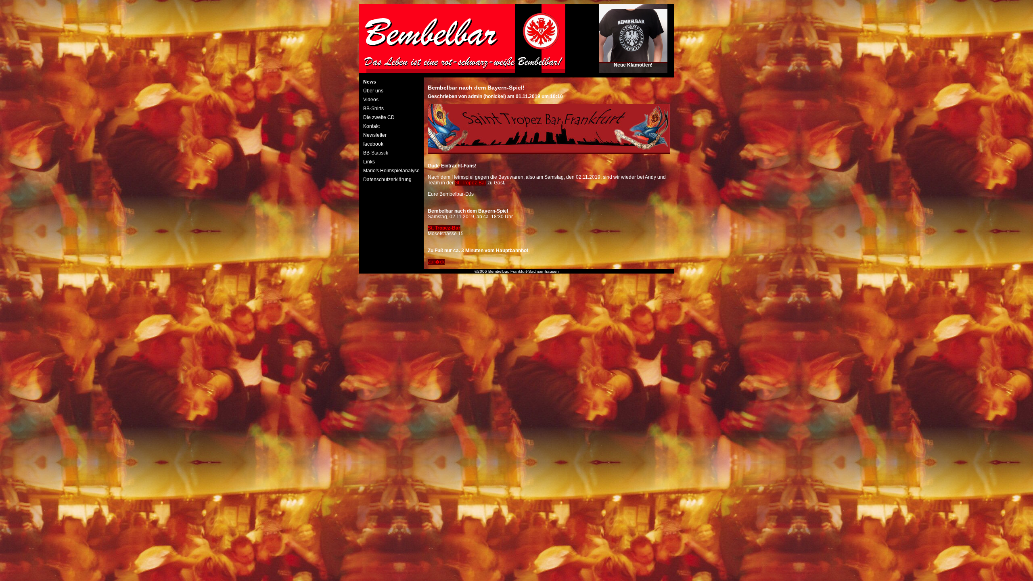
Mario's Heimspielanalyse (391, 170)
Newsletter (375, 135)
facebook (373, 144)
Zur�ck (436, 262)
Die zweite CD (379, 117)
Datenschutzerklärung (387, 179)
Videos (370, 99)
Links (369, 162)
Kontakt (371, 126)
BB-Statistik (375, 153)
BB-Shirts (373, 108)
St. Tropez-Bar (470, 183)
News (369, 82)
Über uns (373, 91)
